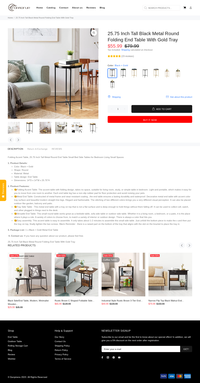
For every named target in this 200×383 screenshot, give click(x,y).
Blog (10, 350)
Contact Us (60, 341)
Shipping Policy (62, 345)
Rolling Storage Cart (18, 345)
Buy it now (150, 120)
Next (18, 140)
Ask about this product (181, 97)
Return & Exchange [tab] (37, 149)
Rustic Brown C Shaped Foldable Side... (74, 300)
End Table (13, 337)
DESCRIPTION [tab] (15, 149)
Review (11, 354)
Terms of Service (63, 359)
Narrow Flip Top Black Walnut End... (166, 300)
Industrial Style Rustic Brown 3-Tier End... (122, 300)
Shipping (125, 50)
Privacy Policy (61, 354)
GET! (186, 349)
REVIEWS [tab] (57, 149)
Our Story (59, 337)
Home (10, 18)
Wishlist (11, 359)
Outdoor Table (15, 341)
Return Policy (61, 350)
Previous (11, 140)
